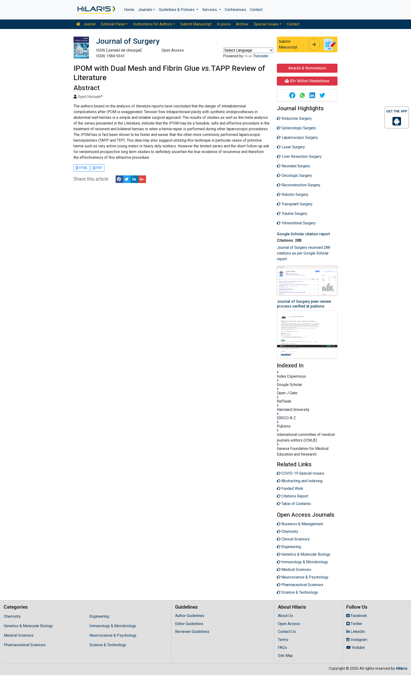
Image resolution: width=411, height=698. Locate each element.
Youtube (358, 647)
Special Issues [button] (266, 24)
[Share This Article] (292, 95)
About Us (285, 615)
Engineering (99, 616)
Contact (256, 9)
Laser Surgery (293, 147)
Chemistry (12, 616)
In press (224, 24)
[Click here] (95, 10)
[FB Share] (119, 179)
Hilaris (401, 668)
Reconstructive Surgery (300, 185)
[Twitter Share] (127, 179)
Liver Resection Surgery (301, 156)
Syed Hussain (89, 96)
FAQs (282, 647)
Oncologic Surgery (296, 175)
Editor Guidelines (189, 623)
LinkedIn (357, 631)
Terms (283, 639)
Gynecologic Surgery (298, 128)
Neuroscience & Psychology (113, 635)
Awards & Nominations (307, 68)
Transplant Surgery (297, 204)
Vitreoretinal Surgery (298, 223)
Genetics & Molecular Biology (28, 626)
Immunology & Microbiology (112, 626)
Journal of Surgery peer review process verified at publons (304, 303)
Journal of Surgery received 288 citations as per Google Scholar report (303, 253)
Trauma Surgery (294, 213)
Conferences (235, 9)
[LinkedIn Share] (134, 179)
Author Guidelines (189, 615)
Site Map (285, 655)
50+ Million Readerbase (309, 81)
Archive (242, 24)
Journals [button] (145, 9)
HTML (83, 168)
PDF (99, 168)
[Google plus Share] (142, 179)
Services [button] (210, 9)
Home (129, 9)
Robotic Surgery (294, 194)
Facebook (358, 615)
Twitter (356, 623)
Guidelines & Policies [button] (177, 9)
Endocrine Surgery (296, 118)
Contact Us (287, 631)
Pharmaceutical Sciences (25, 645)
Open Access (289, 623)
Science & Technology (107, 645)
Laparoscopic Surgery (299, 137)
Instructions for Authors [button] (152, 24)
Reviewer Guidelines (192, 631)
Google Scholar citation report (303, 234)
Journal (88, 24)
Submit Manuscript (195, 24)
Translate (260, 56)
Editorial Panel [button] (113, 24)
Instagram (358, 639)
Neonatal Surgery (295, 166)
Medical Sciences (19, 635)
